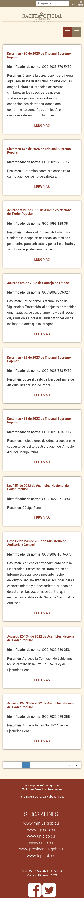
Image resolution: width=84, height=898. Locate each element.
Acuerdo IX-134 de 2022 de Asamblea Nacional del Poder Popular (41, 638)
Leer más (42, 126)
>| (77, 765)
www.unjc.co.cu (41, 836)
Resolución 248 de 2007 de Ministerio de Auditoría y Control (36, 543)
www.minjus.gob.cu (41, 823)
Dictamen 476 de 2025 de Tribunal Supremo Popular (39, 55)
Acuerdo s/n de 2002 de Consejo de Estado (38, 282)
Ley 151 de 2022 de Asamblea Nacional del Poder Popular (38, 487)
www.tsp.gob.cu (41, 855)
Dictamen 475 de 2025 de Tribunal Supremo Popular (39, 150)
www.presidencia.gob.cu (41, 848)
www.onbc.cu (41, 842)
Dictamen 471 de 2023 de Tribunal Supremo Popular (39, 420)
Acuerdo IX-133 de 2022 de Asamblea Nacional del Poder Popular (41, 705)
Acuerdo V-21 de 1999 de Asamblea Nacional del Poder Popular (39, 212)
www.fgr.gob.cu (41, 829)
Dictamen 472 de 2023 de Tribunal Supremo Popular (39, 359)
